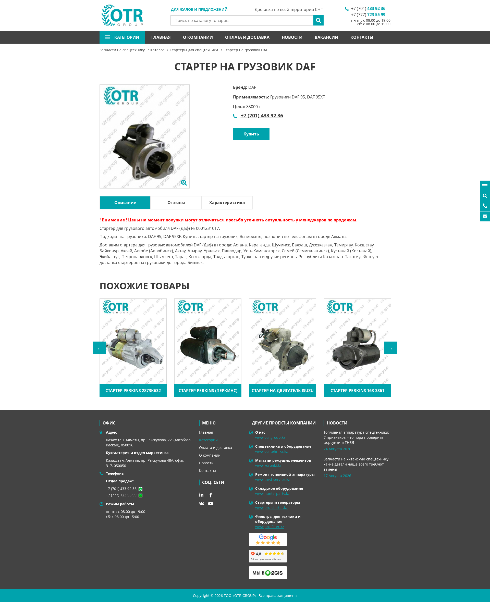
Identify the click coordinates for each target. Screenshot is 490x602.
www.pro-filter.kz (269, 526)
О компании (198, 37)
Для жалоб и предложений (199, 10)
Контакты (361, 37)
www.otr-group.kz (270, 437)
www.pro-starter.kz (271, 507)
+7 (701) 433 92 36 (262, 115)
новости (337, 423)
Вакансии (326, 37)
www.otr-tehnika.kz (271, 451)
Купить (251, 134)
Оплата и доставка (247, 37)
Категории (208, 439)
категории (126, 37)
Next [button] (390, 348)
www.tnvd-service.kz (272, 479)
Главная (161, 37)
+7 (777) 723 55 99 (121, 495)
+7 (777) (368, 14)
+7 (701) (368, 8)
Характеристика (227, 202)
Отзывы (176, 202)
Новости (292, 37)
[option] (144, 142)
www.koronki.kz (268, 465)
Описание (125, 202)
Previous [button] (99, 348)
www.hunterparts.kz (272, 493)
